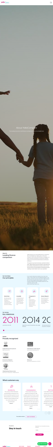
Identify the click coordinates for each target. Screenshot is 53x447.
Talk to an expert (43, 443)
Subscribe (39, 434)
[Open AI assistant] (49, 443)
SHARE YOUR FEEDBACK (31, 416)
